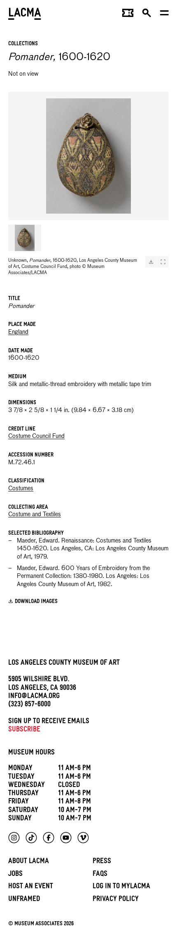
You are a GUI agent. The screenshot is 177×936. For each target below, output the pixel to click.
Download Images (36, 602)
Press (102, 862)
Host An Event (30, 887)
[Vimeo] (83, 837)
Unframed (24, 900)
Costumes (20, 488)
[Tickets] (128, 14)
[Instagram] (14, 837)
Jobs (15, 875)
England (18, 332)
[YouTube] (66, 837)
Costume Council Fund (36, 436)
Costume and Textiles (34, 514)
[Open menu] (164, 14)
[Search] (146, 14)
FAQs (100, 875)
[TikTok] (31, 837)
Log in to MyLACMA (121, 887)
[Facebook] (48, 837)
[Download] (151, 262)
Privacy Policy (116, 900)
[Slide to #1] (24, 238)
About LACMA (28, 862)
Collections (23, 44)
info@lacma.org (34, 697)
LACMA (24, 14)
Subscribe (24, 730)
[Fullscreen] (163, 262)
